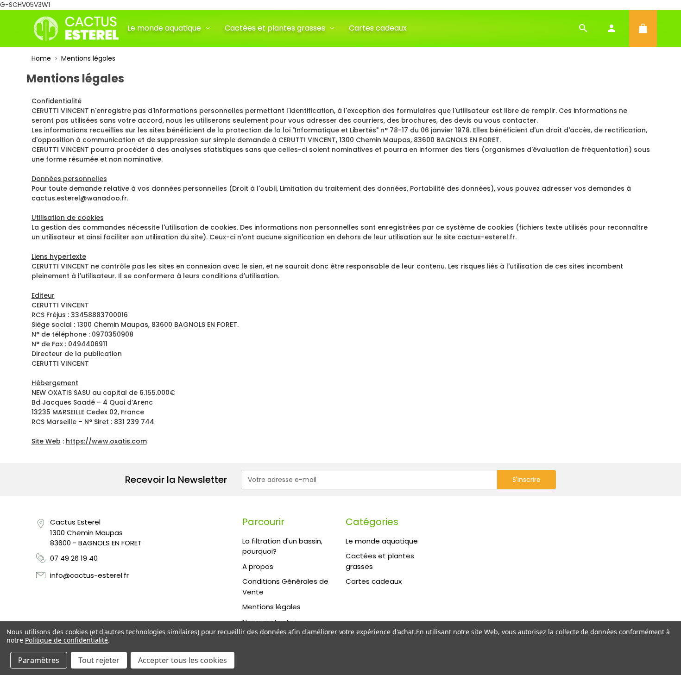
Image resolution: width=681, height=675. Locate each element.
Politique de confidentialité (66, 640)
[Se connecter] (611, 28)
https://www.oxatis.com (106, 441)
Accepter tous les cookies (182, 660)
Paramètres (38, 660)
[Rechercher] (583, 28)
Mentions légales (271, 607)
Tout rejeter (99, 660)
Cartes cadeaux (378, 28)
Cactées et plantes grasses (275, 28)
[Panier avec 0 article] (643, 28)
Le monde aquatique (164, 28)
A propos (257, 566)
